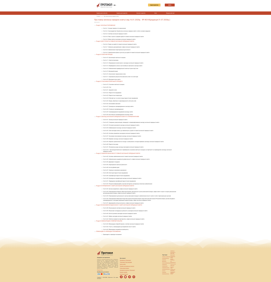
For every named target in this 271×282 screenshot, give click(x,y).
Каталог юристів (140, 13)
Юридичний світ (170, 13)
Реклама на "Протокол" (125, 260)
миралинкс (164, 259)
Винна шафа (172, 254)
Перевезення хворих (172, 257)
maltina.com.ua (173, 263)
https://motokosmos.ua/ (166, 262)
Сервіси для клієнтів (101, 13)
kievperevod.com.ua (165, 273)
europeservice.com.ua (166, 269)
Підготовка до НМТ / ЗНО (172, 253)
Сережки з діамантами (166, 256)
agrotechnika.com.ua (165, 267)
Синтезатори (164, 264)
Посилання (164, 272)
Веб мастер (164, 261)
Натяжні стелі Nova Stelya (172, 270)
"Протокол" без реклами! (126, 262)
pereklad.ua (172, 250)
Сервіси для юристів (121, 13)
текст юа (163, 270)
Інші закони (97, 22)
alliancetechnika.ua (165, 258)
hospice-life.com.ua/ (172, 259)
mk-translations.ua (173, 262)
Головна (98, 16)
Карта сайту (123, 264)
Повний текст (100, 270)
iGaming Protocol (124, 274)
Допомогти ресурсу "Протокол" (127, 270)
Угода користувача (124, 268)
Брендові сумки (172, 267)
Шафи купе (172, 265)
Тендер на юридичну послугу (127, 266)
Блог (155, 13)
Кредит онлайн (123, 272)
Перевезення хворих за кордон (172, 272)
